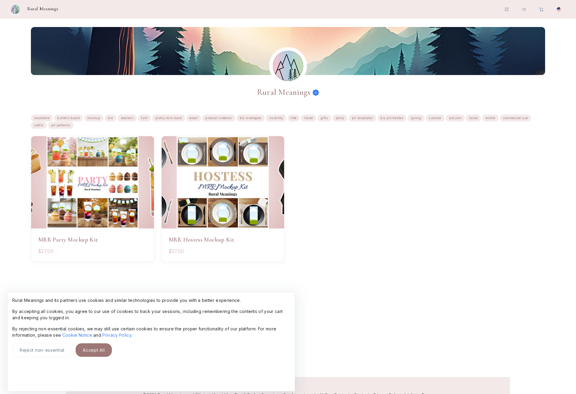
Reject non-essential (42, 350)
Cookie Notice (77, 335)
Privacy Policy (116, 335)
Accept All (94, 350)
